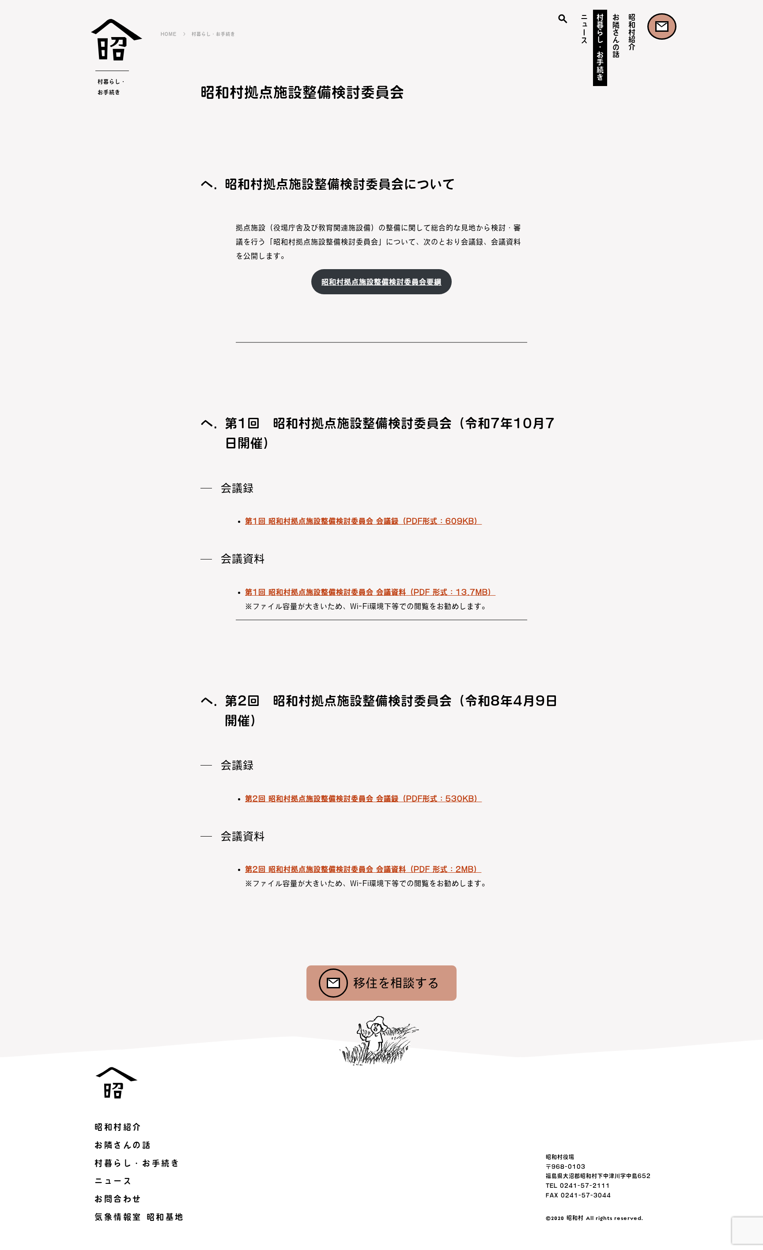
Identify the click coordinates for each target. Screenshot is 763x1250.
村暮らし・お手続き (600, 47)
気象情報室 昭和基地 (139, 1217)
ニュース (584, 28)
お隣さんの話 (615, 35)
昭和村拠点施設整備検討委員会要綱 (381, 281)
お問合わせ (661, 26)
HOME (169, 34)
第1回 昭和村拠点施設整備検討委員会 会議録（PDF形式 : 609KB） (363, 521)
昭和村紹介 (631, 32)
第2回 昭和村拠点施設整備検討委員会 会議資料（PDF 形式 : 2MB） (363, 869)
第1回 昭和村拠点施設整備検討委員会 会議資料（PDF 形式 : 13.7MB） (370, 592)
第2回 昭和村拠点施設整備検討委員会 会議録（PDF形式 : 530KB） (363, 798)
